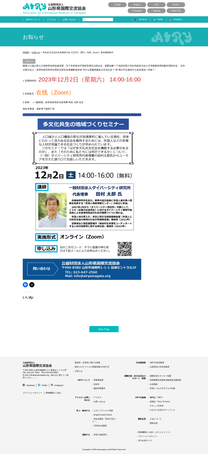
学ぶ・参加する (83, 410)
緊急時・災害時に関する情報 (87, 362)
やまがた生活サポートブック (162, 410)
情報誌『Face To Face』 (160, 402)
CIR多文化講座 (100, 426)
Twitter (160, 19)
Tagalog (156, 10)
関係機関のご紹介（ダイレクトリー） (154, 432)
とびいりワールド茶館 (103, 410)
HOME (26, 52)
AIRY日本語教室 (157, 362)
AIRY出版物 (140, 397)
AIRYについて (33, 19)
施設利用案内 (99, 388)
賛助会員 (142, 419)
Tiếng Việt (176, 10)
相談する (86, 435)
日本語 (117, 4)
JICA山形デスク (145, 440)
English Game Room (103, 415)
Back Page (104, 329)
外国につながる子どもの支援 (162, 388)
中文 (156, 4)
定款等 (96, 384)
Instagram (177, 19)
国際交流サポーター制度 (160, 376)
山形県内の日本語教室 (159, 367)
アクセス (51, 19)
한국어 (176, 4)
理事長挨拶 (98, 380)
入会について (156, 419)
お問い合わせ (69, 19)
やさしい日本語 (156, 406)
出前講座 (154, 384)
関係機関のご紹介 (53, 393)
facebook (143, 19)
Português (137, 10)
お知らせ (36, 52)
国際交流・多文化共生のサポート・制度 (135, 377)
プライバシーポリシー (32, 393)
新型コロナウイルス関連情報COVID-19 (92, 367)
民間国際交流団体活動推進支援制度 (165, 380)
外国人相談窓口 (100, 435)
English (136, 4)
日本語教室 (141, 362)
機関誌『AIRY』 (157, 397)
